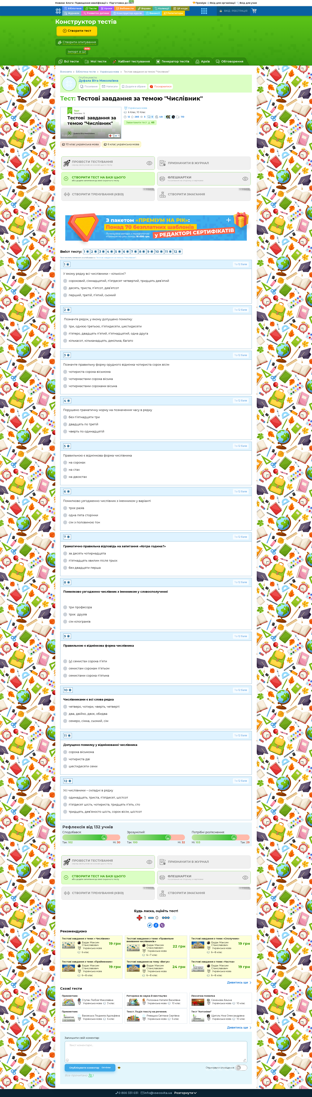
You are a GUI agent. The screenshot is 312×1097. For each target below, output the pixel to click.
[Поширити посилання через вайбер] (162, 925)
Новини (60, 2)
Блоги (70, 2)
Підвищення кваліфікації (91, 2)
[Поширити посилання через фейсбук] (156, 925)
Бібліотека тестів (86, 71)
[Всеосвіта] (58, 11)
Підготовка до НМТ (121, 2)
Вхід (227, 10)
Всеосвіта (66, 71)
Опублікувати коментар (90, 1067)
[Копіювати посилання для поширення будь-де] (149, 925)
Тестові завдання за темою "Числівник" (116, 257)
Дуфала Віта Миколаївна (98, 80)
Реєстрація (239, 10)
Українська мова (109, 71)
